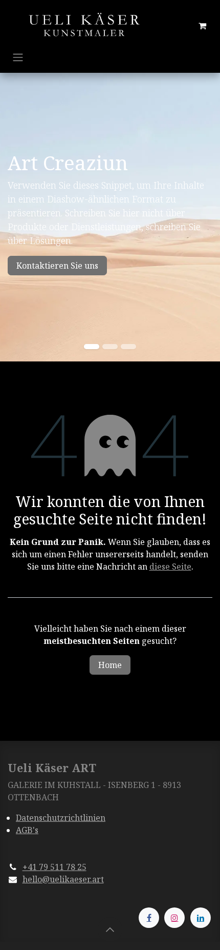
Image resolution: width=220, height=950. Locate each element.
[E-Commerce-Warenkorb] (202, 25)
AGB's (27, 830)
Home (110, 665)
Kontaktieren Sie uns (57, 265)
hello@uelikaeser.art (63, 879)
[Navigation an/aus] (18, 57)
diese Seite (170, 566)
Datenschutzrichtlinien (60, 817)
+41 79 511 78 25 (54, 867)
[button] (110, 929)
